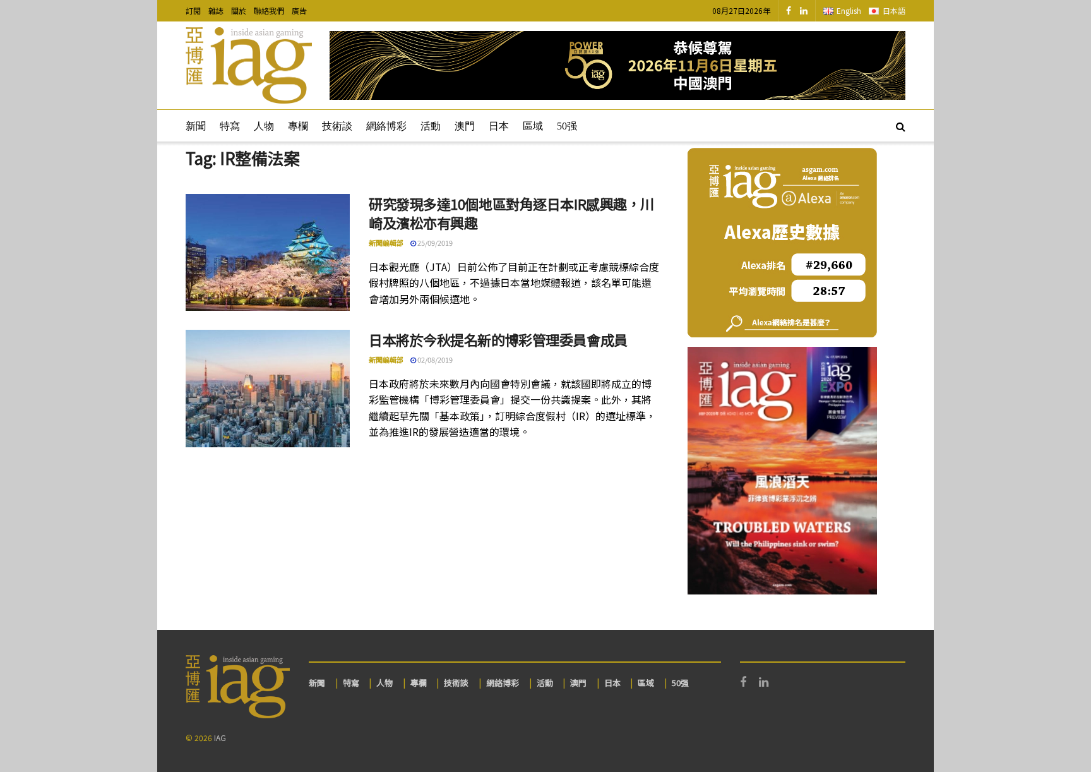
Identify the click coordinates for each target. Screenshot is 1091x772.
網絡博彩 (386, 126)
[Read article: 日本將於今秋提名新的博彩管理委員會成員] (268, 388)
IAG (220, 737)
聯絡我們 (269, 10)
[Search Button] (900, 126)
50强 (567, 126)
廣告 (299, 10)
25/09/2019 (434, 243)
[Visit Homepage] (249, 65)
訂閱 (193, 10)
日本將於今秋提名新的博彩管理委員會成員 (498, 339)
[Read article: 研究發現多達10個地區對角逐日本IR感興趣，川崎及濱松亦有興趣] (268, 252)
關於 (238, 10)
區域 (533, 126)
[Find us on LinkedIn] (804, 10)
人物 (264, 126)
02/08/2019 (434, 359)
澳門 (465, 126)
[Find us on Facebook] (788, 10)
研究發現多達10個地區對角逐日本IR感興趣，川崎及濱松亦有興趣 (511, 213)
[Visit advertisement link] (617, 65)
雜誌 (216, 10)
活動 (430, 126)
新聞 (196, 126)
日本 (499, 126)
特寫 (230, 126)
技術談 (337, 126)
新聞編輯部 (386, 243)
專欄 (298, 126)
